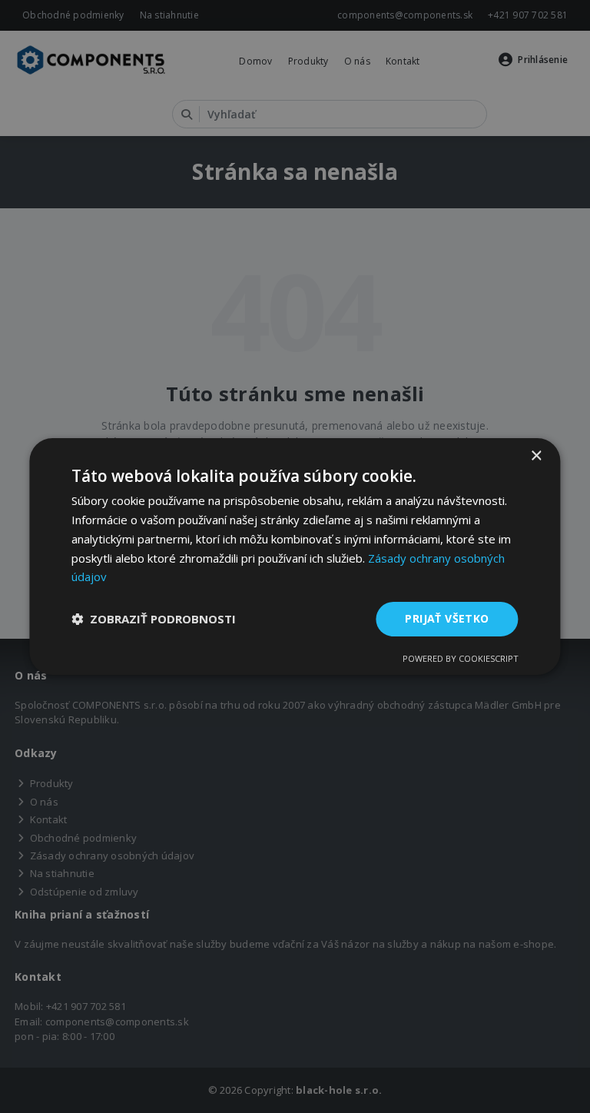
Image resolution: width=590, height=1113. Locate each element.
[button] (153, 619)
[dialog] (294, 556)
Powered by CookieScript (461, 658)
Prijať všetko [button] (447, 618)
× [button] (536, 456)
